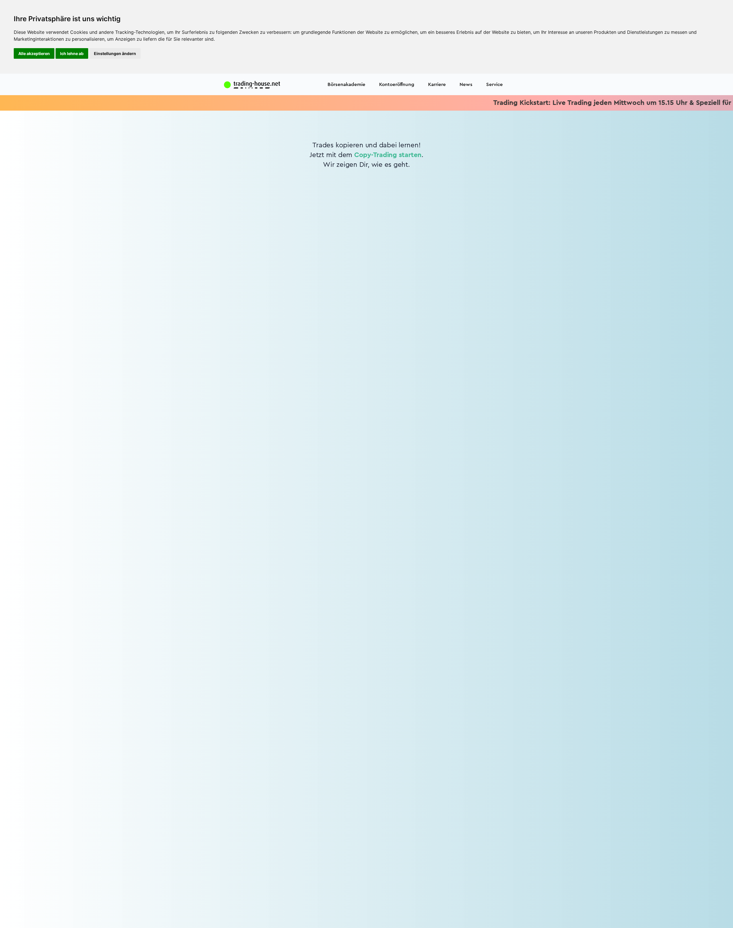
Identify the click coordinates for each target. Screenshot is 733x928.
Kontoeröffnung (396, 84)
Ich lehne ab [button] (72, 53)
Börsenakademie (346, 84)
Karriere (437, 84)
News (466, 84)
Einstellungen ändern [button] (115, 53)
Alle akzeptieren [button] (34, 53)
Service (494, 84)
